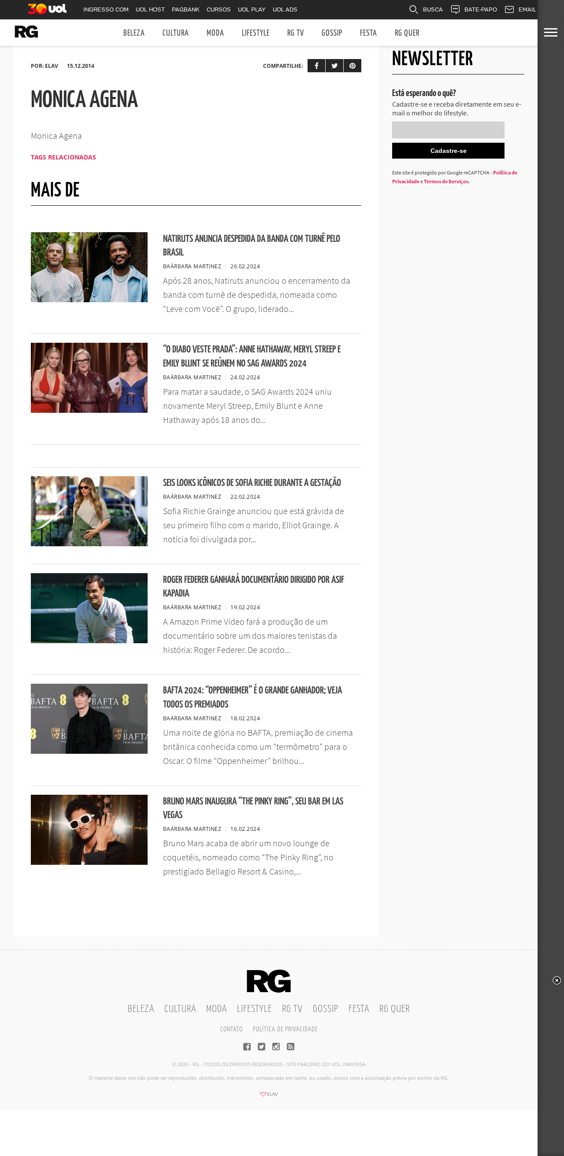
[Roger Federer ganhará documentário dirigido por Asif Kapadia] (89, 640)
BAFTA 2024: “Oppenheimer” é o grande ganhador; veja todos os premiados (252, 697)
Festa (368, 33)
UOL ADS (285, 9)
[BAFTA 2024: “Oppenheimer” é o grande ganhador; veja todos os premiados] (89, 751)
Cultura (176, 33)
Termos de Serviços (446, 181)
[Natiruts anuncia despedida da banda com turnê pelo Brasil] (89, 299)
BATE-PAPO (480, 9)
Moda (215, 33)
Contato (231, 1029)
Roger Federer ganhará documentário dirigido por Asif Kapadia (253, 587)
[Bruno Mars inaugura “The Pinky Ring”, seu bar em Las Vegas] (89, 862)
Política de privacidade (285, 1029)
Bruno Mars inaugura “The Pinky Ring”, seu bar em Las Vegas (253, 808)
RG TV (295, 33)
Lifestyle (256, 33)
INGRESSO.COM (106, 9)
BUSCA (433, 9)
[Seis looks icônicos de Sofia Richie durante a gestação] (89, 543)
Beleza (134, 33)
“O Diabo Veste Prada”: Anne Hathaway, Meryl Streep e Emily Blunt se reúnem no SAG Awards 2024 (252, 356)
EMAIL (527, 9)
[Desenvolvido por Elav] (269, 1097)
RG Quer (407, 33)
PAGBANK (186, 9)
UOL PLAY (252, 9)
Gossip (332, 33)
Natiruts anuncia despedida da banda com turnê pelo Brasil (251, 246)
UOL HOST (150, 9)
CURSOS (219, 9)
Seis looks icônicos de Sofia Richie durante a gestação (252, 483)
